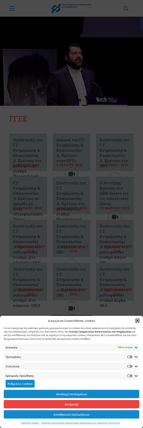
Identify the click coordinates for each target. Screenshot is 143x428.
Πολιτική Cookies (30, 422)
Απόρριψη (71, 404)
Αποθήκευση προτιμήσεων (71, 414)
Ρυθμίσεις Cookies (20, 384)
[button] (137, 320)
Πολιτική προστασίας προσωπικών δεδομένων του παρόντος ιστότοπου (80, 422)
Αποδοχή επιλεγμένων (71, 394)
